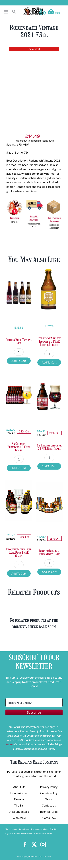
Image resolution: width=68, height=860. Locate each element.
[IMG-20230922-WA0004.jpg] (34, 84)
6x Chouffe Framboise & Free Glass (18, 447)
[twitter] (34, 844)
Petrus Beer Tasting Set (19, 341)
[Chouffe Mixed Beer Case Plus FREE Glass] (18, 500)
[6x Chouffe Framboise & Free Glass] (18, 395)
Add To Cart (18, 360)
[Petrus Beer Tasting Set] (18, 291)
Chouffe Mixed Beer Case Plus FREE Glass (19, 552)
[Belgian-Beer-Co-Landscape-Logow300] (33, 8)
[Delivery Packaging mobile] (34, 200)
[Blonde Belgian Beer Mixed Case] (49, 502)
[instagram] (43, 844)
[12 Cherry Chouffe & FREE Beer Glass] (49, 396)
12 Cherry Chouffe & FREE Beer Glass (49, 447)
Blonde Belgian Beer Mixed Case (49, 552)
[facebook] (25, 844)
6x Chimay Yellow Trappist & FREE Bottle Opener (49, 341)
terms (9, 744)
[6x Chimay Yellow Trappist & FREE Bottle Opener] (49, 289)
